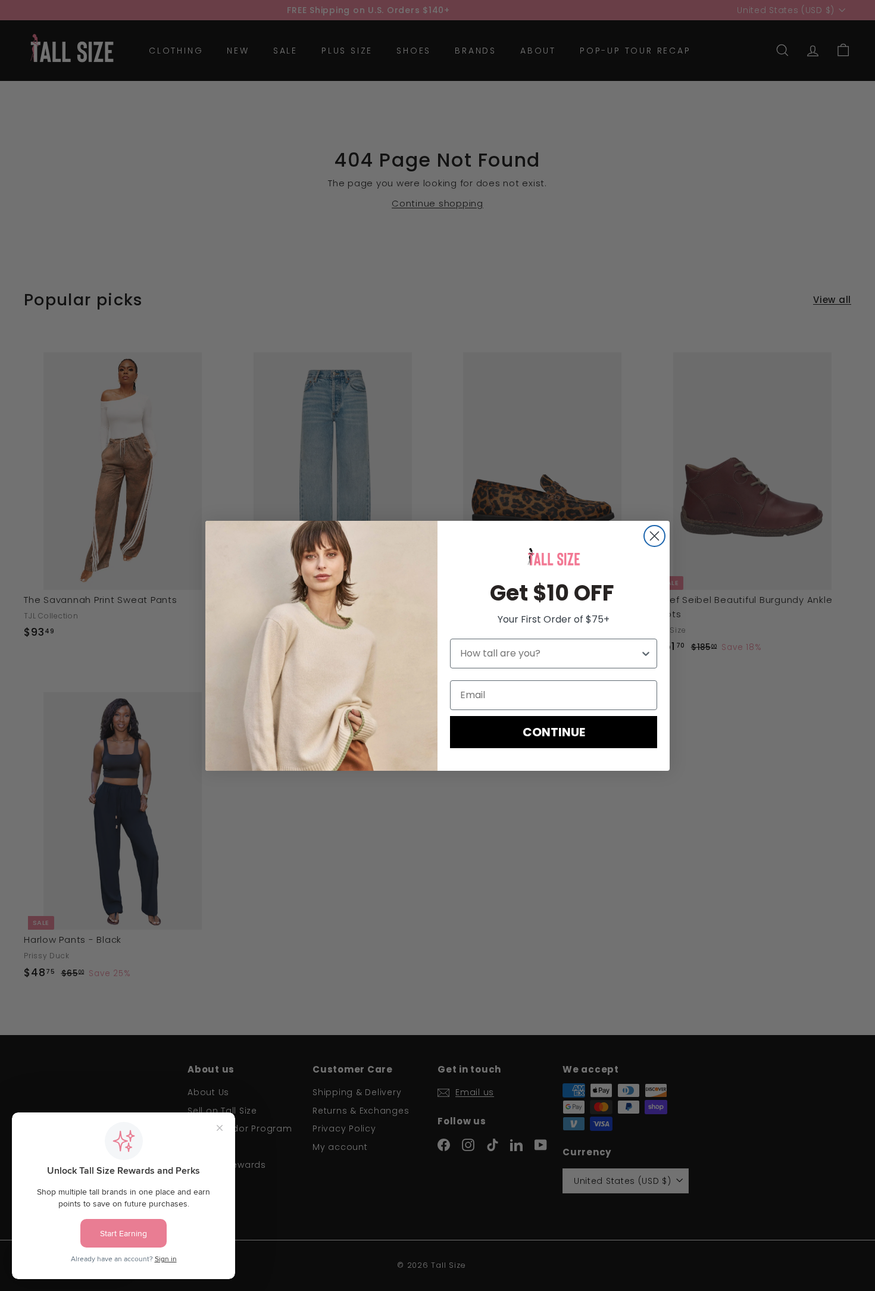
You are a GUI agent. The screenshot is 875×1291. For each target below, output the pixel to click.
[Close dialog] (654, 536)
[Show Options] (646, 653)
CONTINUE (554, 732)
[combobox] (550, 653)
